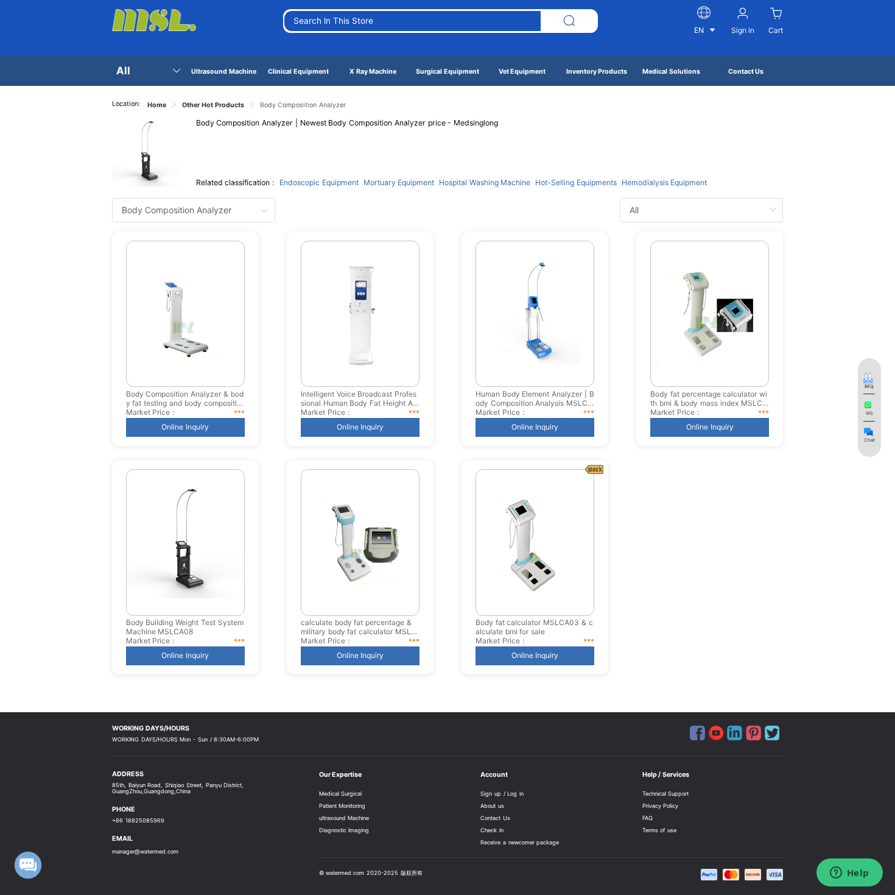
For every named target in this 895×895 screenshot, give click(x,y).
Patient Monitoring (342, 805)
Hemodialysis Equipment (664, 182)
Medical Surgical (340, 793)
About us (492, 805)
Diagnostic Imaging (344, 830)
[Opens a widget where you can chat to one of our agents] (849, 873)
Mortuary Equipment (399, 182)
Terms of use (659, 830)
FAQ (647, 818)
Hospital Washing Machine (485, 182)
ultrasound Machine (344, 818)
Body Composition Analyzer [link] (303, 105)
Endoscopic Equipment (319, 182)
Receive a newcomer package (519, 842)
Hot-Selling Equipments (576, 182)
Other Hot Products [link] (213, 105)
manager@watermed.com (145, 851)
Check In (492, 830)
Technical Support (665, 793)
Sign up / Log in (502, 793)
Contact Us (495, 818)
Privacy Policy (660, 805)
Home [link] (156, 105)
